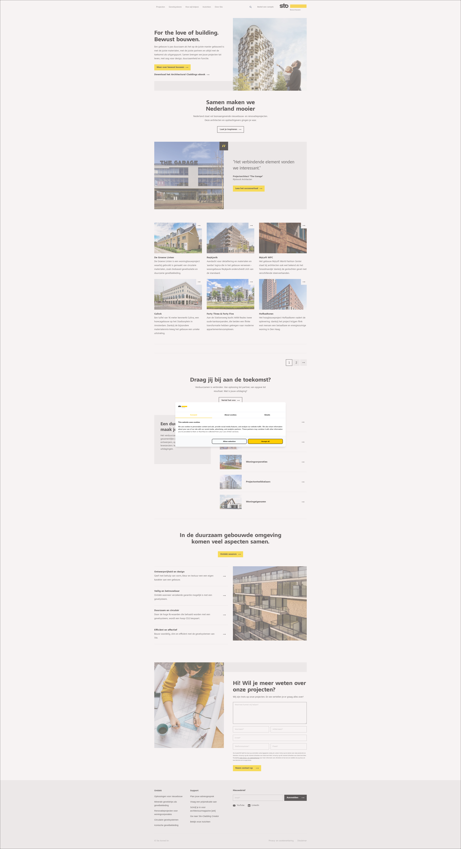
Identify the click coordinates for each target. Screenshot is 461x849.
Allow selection (229, 441)
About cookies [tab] (230, 415)
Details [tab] (267, 415)
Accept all (265, 441)
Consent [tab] (193, 415)
